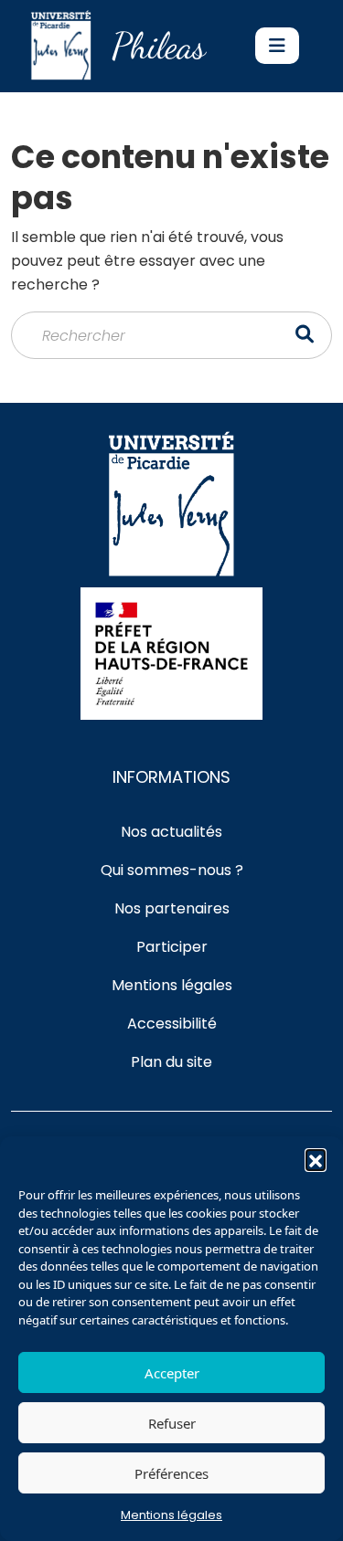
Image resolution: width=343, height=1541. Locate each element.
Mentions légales (171, 1515)
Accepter (172, 1373)
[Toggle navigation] (277, 45)
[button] (315, 1159)
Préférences (171, 1473)
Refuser (172, 1423)
